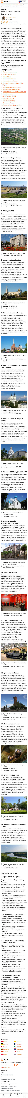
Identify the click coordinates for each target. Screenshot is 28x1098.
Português (6, 1049)
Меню (24, 1096)
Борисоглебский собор (9, 79)
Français (19, 1044)
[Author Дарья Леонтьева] (3, 18)
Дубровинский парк (8, 103)
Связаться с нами (5, 1077)
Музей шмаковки (7, 94)
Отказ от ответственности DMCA (9, 1086)
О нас (2, 1072)
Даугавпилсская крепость (10, 72)
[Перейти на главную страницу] (7, 2)
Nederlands (20, 1049)
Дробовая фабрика (8, 98)
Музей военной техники (9, 96)
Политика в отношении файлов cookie (10, 1090)
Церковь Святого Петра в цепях (12, 87)
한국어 (18, 1051)
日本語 (5, 1046)
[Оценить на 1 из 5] (1, 22)
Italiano (19, 1046)
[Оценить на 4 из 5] (6, 22)
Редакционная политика (7, 1074)
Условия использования (7, 1088)
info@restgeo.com (5, 1067)
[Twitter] (17, 1065)
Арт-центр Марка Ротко (9, 74)
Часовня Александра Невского (11, 89)
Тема (3, 1096)
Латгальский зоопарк (9, 101)
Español (19, 1041)
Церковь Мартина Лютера (10, 81)
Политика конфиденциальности (8, 1084)
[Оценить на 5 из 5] (7, 22)
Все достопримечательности (8, 1079)
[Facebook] (14, 1065)
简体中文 (5, 1051)
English (5, 1041)
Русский (23, 2)
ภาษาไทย (19, 1054)
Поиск (17, 1096)
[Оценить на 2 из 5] (3, 22)
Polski (5, 1054)
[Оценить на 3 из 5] (4, 22)
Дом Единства (7, 76)
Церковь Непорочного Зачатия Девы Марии (13, 84)
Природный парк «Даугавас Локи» (12, 105)
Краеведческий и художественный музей (14, 91)
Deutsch (5, 1044)
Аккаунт (10, 1096)
